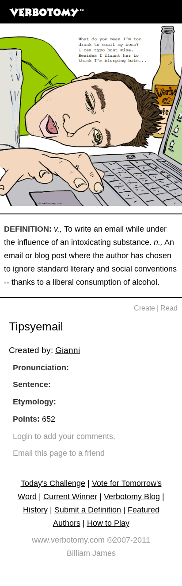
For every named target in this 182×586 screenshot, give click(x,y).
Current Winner (70, 496)
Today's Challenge (53, 483)
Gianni (67, 350)
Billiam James (91, 553)
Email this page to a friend (59, 453)
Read (169, 308)
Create (144, 308)
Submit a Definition (87, 509)
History (35, 509)
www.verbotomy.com (68, 540)
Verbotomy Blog (132, 496)
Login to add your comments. (64, 436)
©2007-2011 (128, 540)
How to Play (108, 523)
